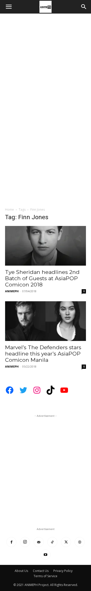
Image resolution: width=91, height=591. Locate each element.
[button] (9, 7)
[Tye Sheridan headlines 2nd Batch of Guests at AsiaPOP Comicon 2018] (45, 246)
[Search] (84, 7)
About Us (21, 571)
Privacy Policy (63, 571)
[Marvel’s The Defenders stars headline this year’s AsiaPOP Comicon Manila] (45, 321)
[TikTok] (52, 542)
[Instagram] (25, 542)
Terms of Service (45, 576)
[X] (66, 542)
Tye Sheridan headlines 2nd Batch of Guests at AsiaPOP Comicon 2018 (42, 278)
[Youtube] (45, 555)
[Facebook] (11, 542)
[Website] (80, 542)
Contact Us (41, 571)
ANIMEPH (12, 291)
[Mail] (39, 542)
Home (9, 209)
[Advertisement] (45, 61)
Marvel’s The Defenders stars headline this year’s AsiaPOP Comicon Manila (43, 353)
